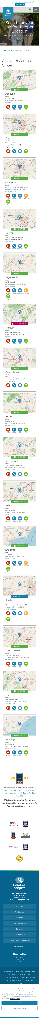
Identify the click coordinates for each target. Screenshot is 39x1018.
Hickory (9, 416)
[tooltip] (8, 107)
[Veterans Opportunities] (13, 826)
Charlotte (10, 182)
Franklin (9, 327)
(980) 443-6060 (10, 609)
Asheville (10, 93)
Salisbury (10, 505)
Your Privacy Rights (24, 974)
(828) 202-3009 (10, 425)
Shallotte (10, 549)
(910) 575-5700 (10, 559)
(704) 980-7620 (10, 191)
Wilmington (11, 739)
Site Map (19, 983)
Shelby (9, 600)
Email (19, 961)
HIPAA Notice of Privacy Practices (25, 971)
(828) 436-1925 (10, 704)
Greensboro (12, 372)
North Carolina (24, 50)
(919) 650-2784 (10, 147)
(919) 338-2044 (10, 242)
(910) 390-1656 (10, 286)
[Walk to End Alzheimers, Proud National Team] (13, 847)
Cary (7, 138)
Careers (19, 918)
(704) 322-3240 (10, 514)
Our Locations (20, 935)
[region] (19, 1000)
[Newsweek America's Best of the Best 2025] (13, 838)
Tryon (8, 695)
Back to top (20, 947)
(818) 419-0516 (19, 959)
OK (19, 1002)
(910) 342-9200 (10, 748)
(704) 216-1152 (10, 470)
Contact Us (19, 912)
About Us (20, 906)
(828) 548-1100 (10, 336)
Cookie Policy (12, 974)
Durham (9, 233)
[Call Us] (30, 10)
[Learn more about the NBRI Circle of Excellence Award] (19, 861)
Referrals (20, 929)
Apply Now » (20, 4)
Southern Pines (13, 650)
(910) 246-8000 (10, 659)
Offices (16, 50)
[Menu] (36, 10)
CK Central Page (28, 980)
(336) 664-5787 (10, 381)
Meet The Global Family (19, 940)
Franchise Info (19, 923)
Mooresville (11, 461)
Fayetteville (11, 277)
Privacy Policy (8, 971)
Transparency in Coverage (13, 980)
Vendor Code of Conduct (27, 977)
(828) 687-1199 (10, 102)
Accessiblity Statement (11, 977)
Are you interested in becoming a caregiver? (19, 2)
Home (10, 50)
